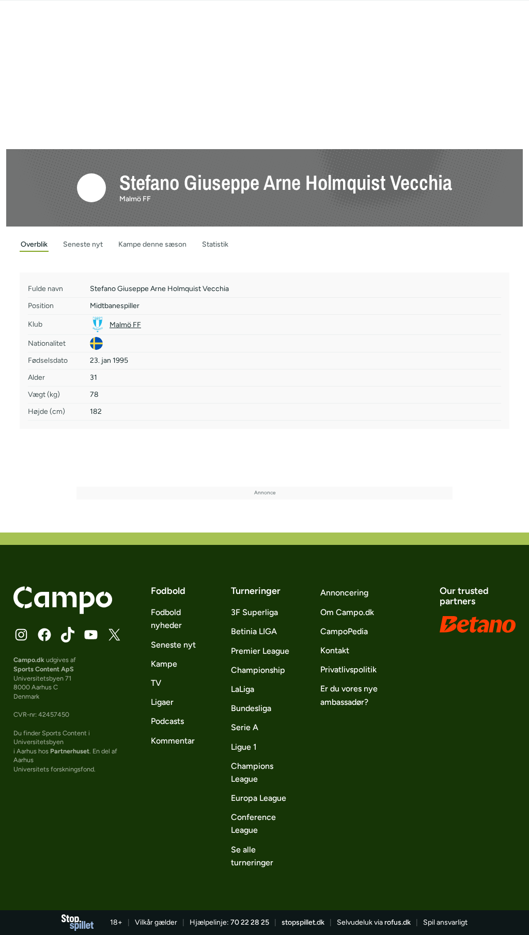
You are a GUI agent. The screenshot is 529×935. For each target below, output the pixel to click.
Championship (258, 670)
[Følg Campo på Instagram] (21, 634)
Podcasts (167, 721)
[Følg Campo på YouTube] (91, 634)
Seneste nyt (173, 645)
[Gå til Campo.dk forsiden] (62, 611)
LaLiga (242, 689)
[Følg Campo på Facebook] (44, 634)
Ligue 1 (244, 747)
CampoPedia (344, 631)
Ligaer (162, 702)
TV (156, 683)
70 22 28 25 (249, 922)
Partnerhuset (69, 751)
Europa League (258, 798)
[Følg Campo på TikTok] (67, 634)
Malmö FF (135, 199)
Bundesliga (251, 708)
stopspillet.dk (303, 922)
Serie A (244, 727)
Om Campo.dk (347, 612)
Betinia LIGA (254, 631)
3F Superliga (254, 612)
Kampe (164, 664)
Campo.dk (28, 660)
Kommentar (173, 741)
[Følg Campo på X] (114, 634)
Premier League (260, 651)
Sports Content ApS (43, 669)
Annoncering (344, 593)
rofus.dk (397, 922)
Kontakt (334, 650)
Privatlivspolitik (348, 669)
